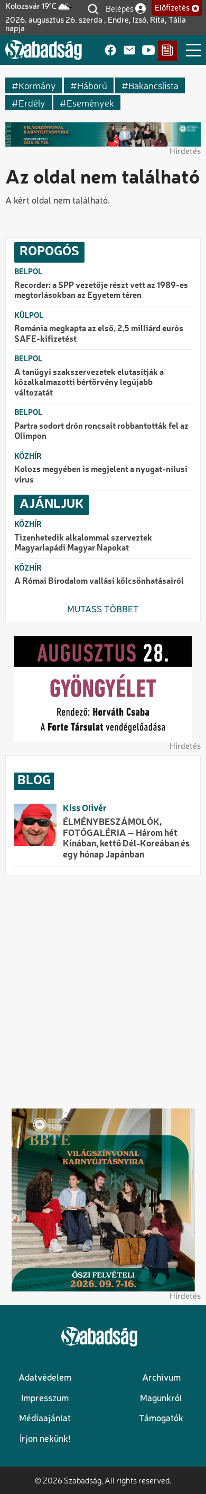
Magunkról (161, 1398)
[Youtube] (148, 51)
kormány (37, 85)
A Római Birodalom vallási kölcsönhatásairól (99, 581)
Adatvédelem (44, 1378)
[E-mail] (129, 51)
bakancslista (153, 85)
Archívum (161, 1378)
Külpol (28, 316)
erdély (31, 103)
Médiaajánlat (45, 1418)
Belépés (120, 8)
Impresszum (45, 1398)
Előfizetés (172, 8)
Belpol (28, 272)
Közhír (28, 456)
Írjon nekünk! (45, 1439)
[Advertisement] (103, 992)
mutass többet (103, 609)
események (90, 103)
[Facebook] (110, 51)
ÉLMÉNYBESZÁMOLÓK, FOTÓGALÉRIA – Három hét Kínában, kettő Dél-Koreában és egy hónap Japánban (126, 838)
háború (92, 85)
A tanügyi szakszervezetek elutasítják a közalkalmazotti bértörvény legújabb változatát (89, 383)
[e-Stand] (167, 51)
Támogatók (161, 1418)
